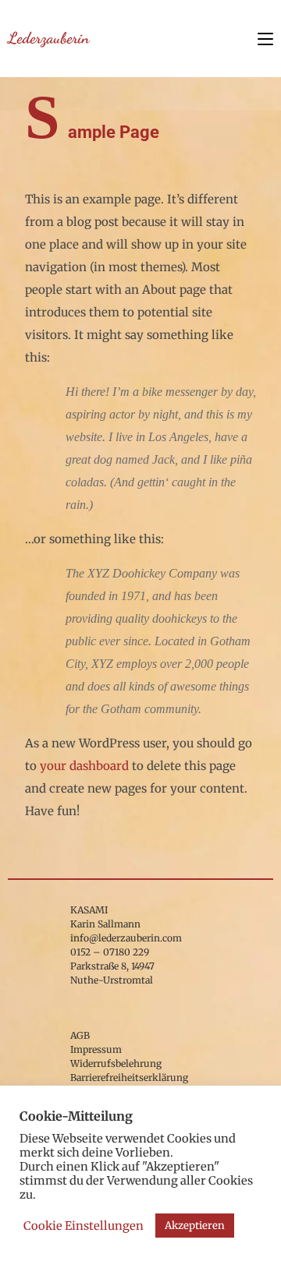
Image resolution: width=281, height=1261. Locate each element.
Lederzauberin (48, 38)
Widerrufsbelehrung (116, 1063)
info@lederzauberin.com (126, 938)
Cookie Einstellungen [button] (83, 1226)
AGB (80, 1035)
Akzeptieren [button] (195, 1225)
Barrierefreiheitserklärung (129, 1077)
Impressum (96, 1049)
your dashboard (84, 765)
